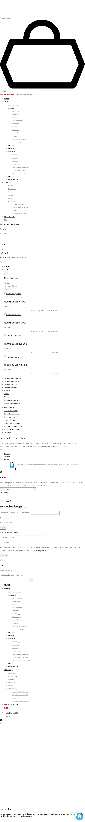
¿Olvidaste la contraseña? (9, 533)
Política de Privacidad (12, 423)
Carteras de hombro (11, 384)
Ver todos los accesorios (20, 173)
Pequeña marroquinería (20, 167)
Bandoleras (16, 111)
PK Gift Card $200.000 (15, 343)
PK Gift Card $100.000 (15, 301)
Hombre (7, 183)
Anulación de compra (12, 429)
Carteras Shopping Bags (12, 378)
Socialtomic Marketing (68, 466)
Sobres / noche (17, 133)
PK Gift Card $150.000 (15, 322)
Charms (15, 161)
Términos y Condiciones (13, 426)
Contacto (7, 432)
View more (4, 493)
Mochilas (15, 127)
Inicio (1, 257)
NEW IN (6, 99)
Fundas (19, 142)
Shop (5, 257)
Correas (15, 136)
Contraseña (5, 518)
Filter (8, 270)
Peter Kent (4, 229)
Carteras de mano (11, 388)
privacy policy (41, 551)
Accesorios (11, 201)
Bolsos (14, 117)
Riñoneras (15, 130)
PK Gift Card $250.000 (15, 365)
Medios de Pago (10, 420)
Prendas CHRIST (9, 217)
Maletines (11, 186)
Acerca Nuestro (9, 408)
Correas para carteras (12, 400)
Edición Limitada (13, 105)
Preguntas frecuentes (12, 414)
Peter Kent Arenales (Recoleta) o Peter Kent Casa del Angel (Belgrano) (36, 446)
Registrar (4, 555)
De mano (15, 114)
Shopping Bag (17, 120)
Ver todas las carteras (19, 139)
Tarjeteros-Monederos (19, 170)
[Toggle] (10, 585)
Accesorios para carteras (13, 403)
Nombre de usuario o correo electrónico (15, 513)
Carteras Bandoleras (11, 381)
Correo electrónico (7, 537)
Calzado (11, 198)
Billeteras (15, 155)
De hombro (15, 124)
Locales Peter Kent (11, 411)
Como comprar (9, 417)
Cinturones (15, 164)
